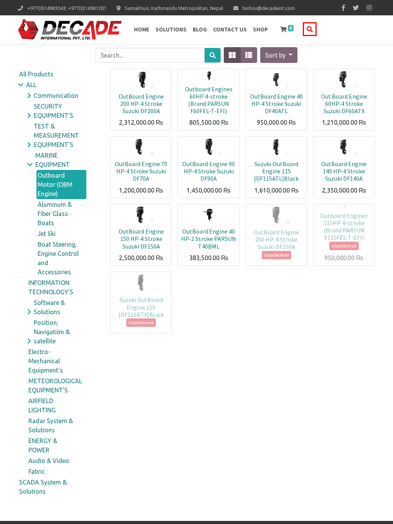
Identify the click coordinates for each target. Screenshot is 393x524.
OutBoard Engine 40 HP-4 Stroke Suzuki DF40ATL (276, 103)
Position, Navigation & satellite (52, 331)
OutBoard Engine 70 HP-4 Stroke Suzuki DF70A (141, 171)
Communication (56, 95)
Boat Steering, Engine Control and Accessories (58, 258)
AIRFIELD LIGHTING (42, 405)
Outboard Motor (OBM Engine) (55, 184)
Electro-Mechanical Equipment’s (45, 361)
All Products (36, 74)
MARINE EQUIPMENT (52, 160)
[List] (248, 55)
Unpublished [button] (276, 255)
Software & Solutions (49, 307)
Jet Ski (47, 233)
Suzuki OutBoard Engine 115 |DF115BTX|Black (141, 307)
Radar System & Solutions (50, 425)
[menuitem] (141, 29)
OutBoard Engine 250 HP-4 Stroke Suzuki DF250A (276, 239)
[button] (279, 55)
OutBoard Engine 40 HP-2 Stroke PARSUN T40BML (208, 238)
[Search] (213, 55)
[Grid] (232, 55)
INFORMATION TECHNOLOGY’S (50, 287)
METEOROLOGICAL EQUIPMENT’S (55, 385)
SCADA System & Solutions (43, 487)
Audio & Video (48, 460)
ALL (31, 84)
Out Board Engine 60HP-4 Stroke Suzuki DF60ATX (344, 103)
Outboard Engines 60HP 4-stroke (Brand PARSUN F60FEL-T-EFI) (209, 100)
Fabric (36, 471)
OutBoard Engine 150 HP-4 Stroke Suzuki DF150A (141, 238)
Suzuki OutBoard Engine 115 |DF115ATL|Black (276, 171)
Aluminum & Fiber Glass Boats (55, 213)
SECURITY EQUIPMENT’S (53, 111)
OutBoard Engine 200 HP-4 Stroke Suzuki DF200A (141, 103)
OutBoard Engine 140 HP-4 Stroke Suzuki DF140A (344, 171)
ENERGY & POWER (42, 445)
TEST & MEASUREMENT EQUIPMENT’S (56, 135)
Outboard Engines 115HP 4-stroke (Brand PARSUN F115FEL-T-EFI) (344, 227)
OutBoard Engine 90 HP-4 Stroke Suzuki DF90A (208, 171)
